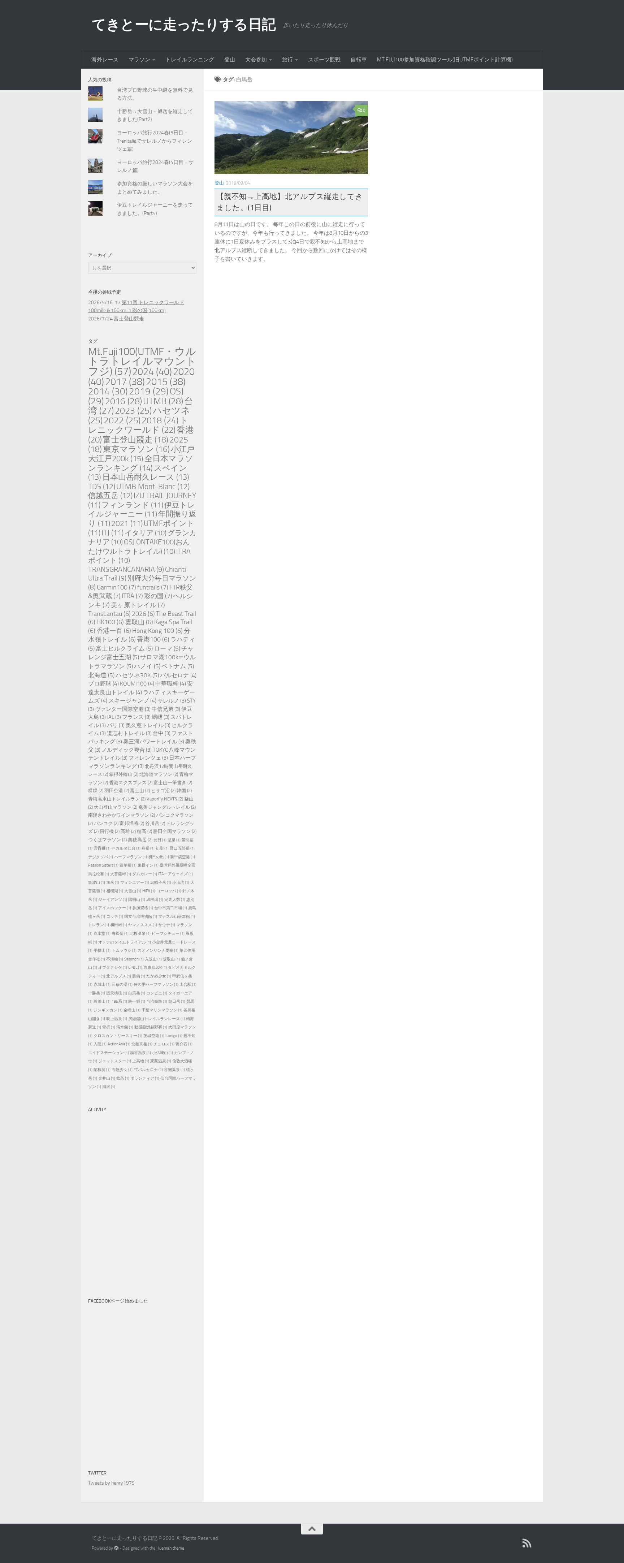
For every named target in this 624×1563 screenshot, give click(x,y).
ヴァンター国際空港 (123, 709)
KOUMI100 (137, 683)
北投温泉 (140, 933)
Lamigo (173, 1035)
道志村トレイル (129, 733)
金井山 (106, 1078)
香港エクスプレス (130, 782)
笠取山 (171, 959)
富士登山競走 (129, 319)
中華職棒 (170, 683)
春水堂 (102, 933)
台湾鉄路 (156, 1001)
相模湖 (114, 891)
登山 (229, 59)
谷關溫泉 (174, 1069)
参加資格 (142, 908)
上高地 (140, 1061)
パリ (116, 725)
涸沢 (108, 1086)
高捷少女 (122, 1069)
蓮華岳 (128, 865)
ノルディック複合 (126, 750)
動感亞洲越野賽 (150, 1027)
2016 (123, 401)
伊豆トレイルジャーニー (141, 510)
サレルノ (171, 701)
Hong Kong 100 (157, 631)
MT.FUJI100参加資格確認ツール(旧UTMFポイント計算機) (445, 59)
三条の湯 (122, 984)
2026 (143, 614)
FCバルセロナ (148, 1069)
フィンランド (132, 505)
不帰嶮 (114, 959)
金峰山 (132, 1010)
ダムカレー (144, 874)
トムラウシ (124, 950)
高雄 (128, 831)
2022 (122, 420)
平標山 (102, 950)
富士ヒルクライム (124, 648)
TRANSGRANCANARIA (126, 569)
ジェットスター (114, 1061)
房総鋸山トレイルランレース (156, 1018)
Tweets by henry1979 (111, 1483)
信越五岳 (110, 495)
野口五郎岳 (182, 848)
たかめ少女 (158, 976)
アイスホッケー (114, 908)
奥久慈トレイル (148, 725)
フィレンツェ (148, 758)
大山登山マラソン (115, 807)
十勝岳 (96, 993)
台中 (161, 733)
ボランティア (144, 1078)
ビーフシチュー (168, 933)
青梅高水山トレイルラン (117, 799)
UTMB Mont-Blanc (153, 486)
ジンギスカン (108, 1010)
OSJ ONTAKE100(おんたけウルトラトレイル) (139, 546)
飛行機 (110, 831)
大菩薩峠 (120, 874)
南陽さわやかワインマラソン (121, 815)
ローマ (167, 648)
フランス (136, 717)
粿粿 (95, 790)
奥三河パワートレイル (153, 742)
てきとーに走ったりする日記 (184, 24)
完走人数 (174, 899)
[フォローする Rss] (527, 1543)
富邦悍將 (132, 823)
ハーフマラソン (130, 857)
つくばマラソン (107, 839)
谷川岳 (155, 823)
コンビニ (156, 993)
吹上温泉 (116, 1018)
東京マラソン (136, 449)
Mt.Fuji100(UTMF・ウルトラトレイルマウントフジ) (142, 361)
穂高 (144, 831)
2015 (166, 382)
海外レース (104, 59)
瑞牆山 (102, 1001)
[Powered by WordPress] (116, 1548)
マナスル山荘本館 (176, 916)
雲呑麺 (102, 848)
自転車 (359, 59)
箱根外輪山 (123, 774)
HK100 (110, 622)
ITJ (112, 532)
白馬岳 (136, 993)
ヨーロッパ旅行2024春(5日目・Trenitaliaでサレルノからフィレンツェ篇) (154, 141)
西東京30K (155, 967)
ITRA (132, 596)
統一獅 (136, 1001)
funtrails (152, 587)
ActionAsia (119, 1044)
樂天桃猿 (116, 993)
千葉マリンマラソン (162, 1010)
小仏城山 (162, 1052)
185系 (119, 1001)
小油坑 (180, 882)
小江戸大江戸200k (141, 453)
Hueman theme (170, 1548)
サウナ (166, 925)
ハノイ (147, 666)
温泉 (174, 840)
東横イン (148, 865)
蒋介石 (184, 1044)
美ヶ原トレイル (138, 605)
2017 (125, 382)
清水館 (124, 1027)
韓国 (184, 790)
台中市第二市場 (170, 908)
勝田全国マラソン (174, 831)
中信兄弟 (166, 709)
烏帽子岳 (160, 882)
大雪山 (132, 891)
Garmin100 (116, 587)
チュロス (163, 1044)
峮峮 (160, 717)
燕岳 (148, 848)
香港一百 (113, 631)
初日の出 (158, 857)
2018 (160, 420)
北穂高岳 (141, 1044)
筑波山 (96, 882)
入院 (100, 1044)
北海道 (101, 675)
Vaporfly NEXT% (165, 799)
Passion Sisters (103, 865)
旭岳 (112, 882)
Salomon (134, 959)
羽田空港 (116, 790)
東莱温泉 (160, 1061)
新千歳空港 (182, 857)
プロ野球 (103, 683)
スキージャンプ (132, 700)
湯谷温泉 (140, 1052)
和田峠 (118, 925)
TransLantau (109, 614)
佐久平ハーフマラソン (156, 984)
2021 (127, 523)
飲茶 (122, 1078)
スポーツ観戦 (324, 59)
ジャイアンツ (112, 899)
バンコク (106, 823)
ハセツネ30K (137, 675)
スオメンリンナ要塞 (158, 950)
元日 (159, 840)
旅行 (287, 59)
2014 (108, 391)
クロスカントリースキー (118, 1035)
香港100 (153, 639)
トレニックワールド (138, 425)
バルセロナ (178, 675)
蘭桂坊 (102, 1069)
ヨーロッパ (168, 891)
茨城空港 (153, 1035)
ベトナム (177, 666)
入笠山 (153, 959)
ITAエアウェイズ (175, 874)
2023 (133, 410)
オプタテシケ (112, 967)
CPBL (135, 967)
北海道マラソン (158, 774)
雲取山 (139, 622)
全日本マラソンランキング (140, 463)
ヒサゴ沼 (163, 790)
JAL (114, 717)
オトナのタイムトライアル (124, 942)
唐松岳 (120, 933)
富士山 (140, 790)
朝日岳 (176, 1001)
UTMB (163, 401)
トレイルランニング (189, 59)
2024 (152, 371)
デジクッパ (100, 857)
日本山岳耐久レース (145, 477)
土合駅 (187, 984)
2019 (149, 391)
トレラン (98, 925)
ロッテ (114, 916)
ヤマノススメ (142, 925)
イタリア (145, 532)
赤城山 (102, 984)
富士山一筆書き (172, 782)
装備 (138, 976)
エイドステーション (108, 1052)
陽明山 (136, 899)
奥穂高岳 (140, 839)
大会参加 (256, 59)
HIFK (148, 891)
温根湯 (154, 899)
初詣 (162, 848)
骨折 (108, 1027)
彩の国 (158, 596)
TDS (101, 486)
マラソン (139, 59)
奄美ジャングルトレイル (167, 807)
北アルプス (118, 976)
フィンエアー (134, 882)
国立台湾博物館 (140, 916)
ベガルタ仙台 (126, 848)
